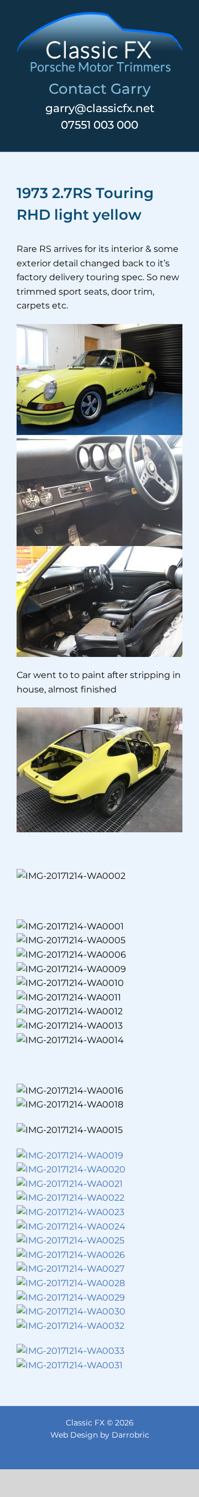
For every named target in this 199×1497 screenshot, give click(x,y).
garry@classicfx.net (99, 108)
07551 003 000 (99, 125)
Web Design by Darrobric (99, 1435)
